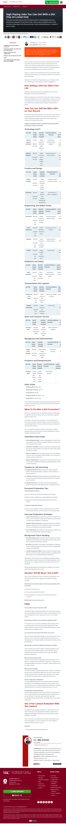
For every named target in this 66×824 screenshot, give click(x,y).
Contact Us (24, 6)
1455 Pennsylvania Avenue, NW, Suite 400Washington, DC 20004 (15, 782)
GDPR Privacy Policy (56, 787)
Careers (40, 787)
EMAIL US (18, 795)
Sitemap (53, 795)
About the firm (42, 775)
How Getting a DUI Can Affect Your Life (11, 46)
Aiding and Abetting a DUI (38, 600)
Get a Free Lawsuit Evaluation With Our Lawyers (12, 60)
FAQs (5, 57)
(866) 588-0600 (17, 791)
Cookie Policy (54, 779)
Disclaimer (53, 775)
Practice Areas (7, 6)
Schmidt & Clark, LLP (40, 709)
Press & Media (42, 785)
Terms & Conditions (55, 793)
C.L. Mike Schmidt (41, 42)
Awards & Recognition (44, 779)
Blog (40, 781)
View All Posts (57, 764)
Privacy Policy (54, 777)
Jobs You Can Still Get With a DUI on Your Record (12, 49)
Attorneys (41, 777)
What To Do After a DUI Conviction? (10, 53)
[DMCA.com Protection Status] (33, 821)
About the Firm (16, 6)
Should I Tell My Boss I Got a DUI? (12, 55)
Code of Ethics (54, 785)
